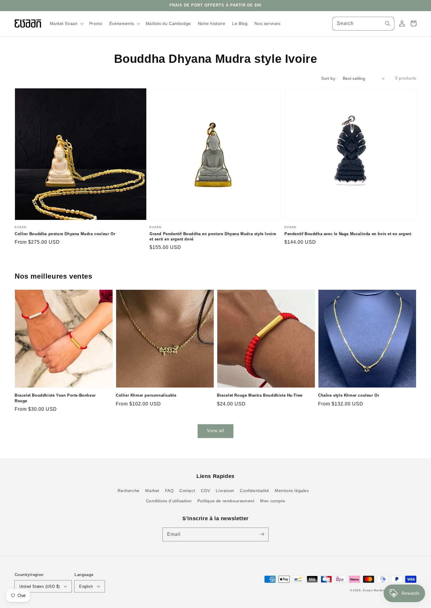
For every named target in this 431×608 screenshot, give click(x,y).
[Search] (387, 23)
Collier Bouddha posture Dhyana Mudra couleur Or (65, 234)
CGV (205, 490)
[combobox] (363, 23)
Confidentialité (254, 490)
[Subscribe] (261, 534)
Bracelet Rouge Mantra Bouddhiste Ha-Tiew (260, 395)
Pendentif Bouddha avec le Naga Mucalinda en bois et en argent (347, 234)
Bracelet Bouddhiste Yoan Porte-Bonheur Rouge (55, 398)
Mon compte (272, 500)
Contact (187, 490)
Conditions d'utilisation (168, 500)
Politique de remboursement (225, 500)
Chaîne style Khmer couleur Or (348, 395)
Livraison (225, 490)
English (86, 586)
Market (152, 490)
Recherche (128, 490)
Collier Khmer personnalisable (146, 395)
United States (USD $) (39, 586)
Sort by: (328, 78)
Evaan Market (374, 590)
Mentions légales (292, 490)
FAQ (169, 490)
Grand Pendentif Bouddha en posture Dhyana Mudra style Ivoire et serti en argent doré (213, 236)
